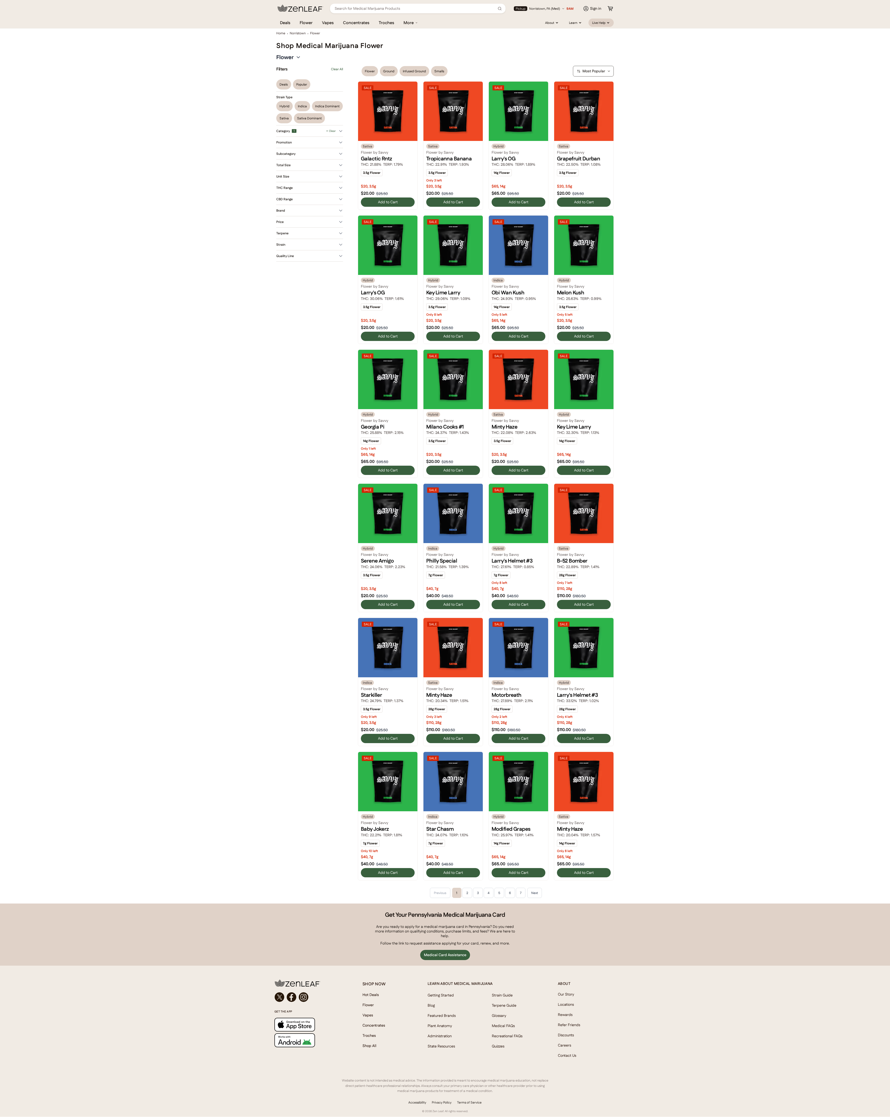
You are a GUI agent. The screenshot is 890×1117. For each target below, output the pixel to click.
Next (534, 893)
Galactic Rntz (376, 158)
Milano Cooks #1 (445, 426)
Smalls (439, 71)
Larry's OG (503, 158)
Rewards (565, 1014)
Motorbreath (506, 695)
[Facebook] (291, 997)
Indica (302, 106)
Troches (386, 22)
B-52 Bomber (572, 560)
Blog (431, 1005)
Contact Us (567, 1055)
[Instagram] (304, 997)
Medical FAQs (503, 1025)
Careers (564, 1045)
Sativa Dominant (309, 118)
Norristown (298, 33)
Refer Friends (569, 1025)
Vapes (328, 22)
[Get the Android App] (309, 1040)
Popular (301, 84)
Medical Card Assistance (445, 955)
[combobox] (415, 8)
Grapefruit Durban (578, 158)
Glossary (499, 1015)
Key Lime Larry (443, 292)
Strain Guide (502, 995)
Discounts (566, 1035)
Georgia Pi (372, 426)
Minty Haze (504, 426)
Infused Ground (414, 71)
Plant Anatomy (440, 1025)
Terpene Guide (504, 1005)
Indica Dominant (327, 106)
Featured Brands (442, 1015)
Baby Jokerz (375, 829)
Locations (566, 1004)
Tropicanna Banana (449, 158)
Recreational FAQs (507, 1036)
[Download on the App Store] (309, 1024)
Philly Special (441, 560)
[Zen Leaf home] (300, 8)
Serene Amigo (377, 560)
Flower (306, 22)
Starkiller (371, 695)
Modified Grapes (511, 829)
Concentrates (356, 22)
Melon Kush (570, 292)
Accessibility (417, 1102)
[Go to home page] (309, 983)
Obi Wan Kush (508, 292)
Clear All (337, 69)
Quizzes (498, 1046)
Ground (388, 71)
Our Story (566, 994)
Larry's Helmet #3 (512, 560)
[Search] (500, 8)
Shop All (369, 1045)
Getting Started (441, 995)
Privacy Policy (441, 1102)
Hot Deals (370, 994)
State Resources (441, 1046)
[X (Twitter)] (279, 997)
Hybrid (284, 106)
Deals (285, 22)
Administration (440, 1036)
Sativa (284, 118)
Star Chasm (440, 829)
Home (280, 33)
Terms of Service (469, 1102)
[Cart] (610, 8)
